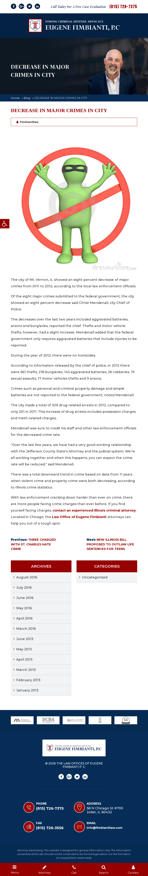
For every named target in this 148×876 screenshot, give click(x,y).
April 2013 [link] (24, 660)
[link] (4, 223)
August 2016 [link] (26, 577)
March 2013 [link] (26, 670)
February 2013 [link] (28, 680)
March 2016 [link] (26, 629)
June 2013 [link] (24, 639)
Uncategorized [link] (94, 577)
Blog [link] (27, 98)
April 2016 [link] (24, 618)
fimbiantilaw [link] (29, 122)
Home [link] (15, 98)
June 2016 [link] (24, 598)
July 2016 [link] (24, 588)
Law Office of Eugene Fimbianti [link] (79, 517)
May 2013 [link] (24, 649)
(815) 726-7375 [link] (123, 7)
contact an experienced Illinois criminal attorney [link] (94, 510)
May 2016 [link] (24, 608)
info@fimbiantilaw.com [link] (105, 827)
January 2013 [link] (27, 690)
